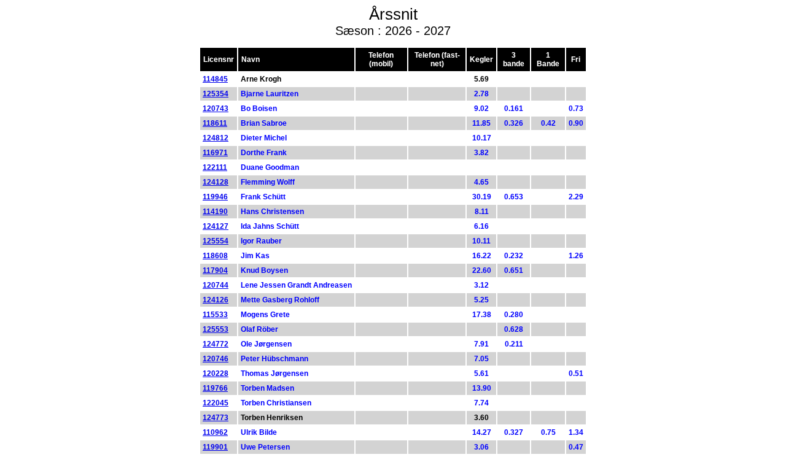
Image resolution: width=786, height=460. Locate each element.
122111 (215, 167)
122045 (215, 403)
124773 (215, 417)
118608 (215, 255)
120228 (215, 373)
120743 (215, 108)
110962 (215, 432)
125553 (215, 329)
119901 (215, 447)
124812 (215, 138)
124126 (215, 300)
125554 (215, 241)
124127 (215, 226)
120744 (215, 285)
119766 (215, 388)
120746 (215, 359)
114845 (215, 79)
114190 (215, 211)
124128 (215, 182)
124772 (215, 344)
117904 (215, 270)
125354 (215, 94)
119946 (215, 197)
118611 (215, 123)
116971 (215, 152)
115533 (215, 314)
